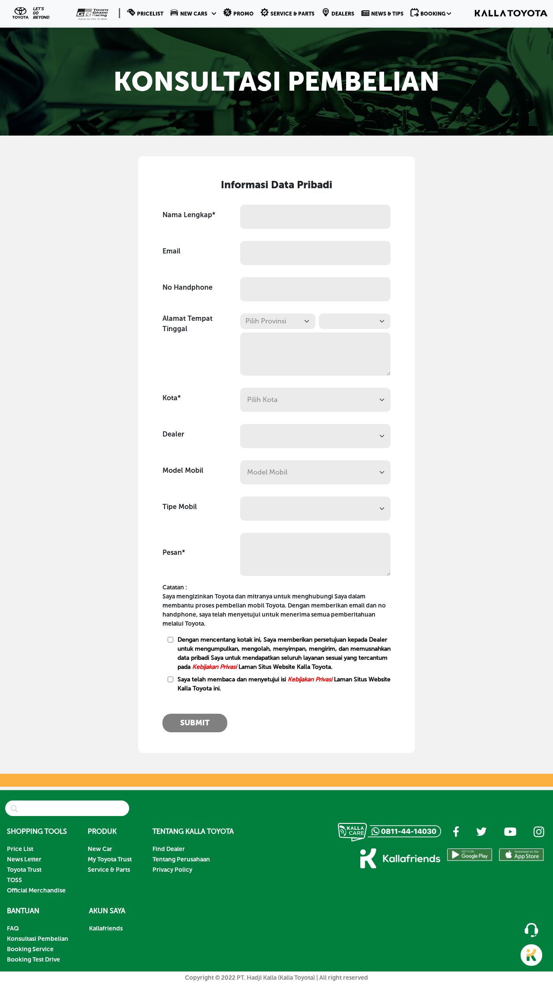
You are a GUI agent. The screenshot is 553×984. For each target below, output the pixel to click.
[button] (193, 13)
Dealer (173, 434)
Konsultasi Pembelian (37, 939)
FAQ (13, 928)
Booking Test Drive (33, 959)
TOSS (14, 880)
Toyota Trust (24, 869)
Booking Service (30, 949)
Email (171, 251)
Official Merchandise (36, 890)
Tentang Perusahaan (181, 859)
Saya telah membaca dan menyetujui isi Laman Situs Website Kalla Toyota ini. (284, 684)
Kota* (171, 398)
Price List (20, 849)
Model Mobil (182, 470)
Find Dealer (169, 849)
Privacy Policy (172, 869)
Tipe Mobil (179, 507)
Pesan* (173, 552)
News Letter (24, 859)
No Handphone (187, 287)
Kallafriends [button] (106, 928)
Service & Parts (109, 869)
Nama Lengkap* (188, 215)
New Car (100, 849)
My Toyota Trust (110, 859)
